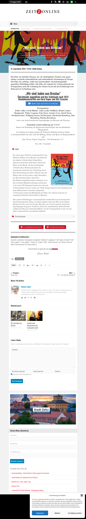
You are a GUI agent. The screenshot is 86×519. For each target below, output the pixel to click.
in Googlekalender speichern (32, 227)
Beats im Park (15, 486)
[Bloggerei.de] (53, 249)
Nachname (14, 443)
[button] (82, 495)
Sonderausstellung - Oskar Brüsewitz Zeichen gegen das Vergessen (30, 473)
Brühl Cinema (19, 259)
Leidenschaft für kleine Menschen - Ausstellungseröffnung (28, 490)
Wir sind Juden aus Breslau (16, 324)
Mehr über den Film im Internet (45, 103)
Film (57, 55)
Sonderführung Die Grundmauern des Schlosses (25, 477)
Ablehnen (57, 513)
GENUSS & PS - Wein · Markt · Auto (21, 482)
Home (10, 64)
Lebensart (62, 55)
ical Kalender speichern (56, 227)
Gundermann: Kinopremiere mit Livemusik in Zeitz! (32, 325)
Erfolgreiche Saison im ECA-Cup (34, 28)
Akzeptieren (40, 513)
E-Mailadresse (15, 452)
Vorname (13, 435)
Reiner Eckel (26, 287)
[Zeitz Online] (43, 11)
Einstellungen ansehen (74, 513)
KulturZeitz (17, 64)
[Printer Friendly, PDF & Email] (43, 253)
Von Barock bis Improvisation (55, 28)
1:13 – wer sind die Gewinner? (66, 274)
